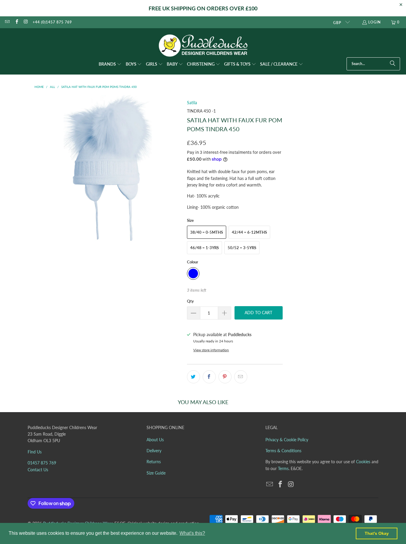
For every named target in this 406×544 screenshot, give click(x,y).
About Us (155, 439)
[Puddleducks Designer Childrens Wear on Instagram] (25, 22)
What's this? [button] (192, 533)
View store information (211, 350)
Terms (283, 468)
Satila (192, 102)
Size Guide (156, 472)
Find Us (35, 451)
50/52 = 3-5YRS (242, 247)
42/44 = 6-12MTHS (249, 232)
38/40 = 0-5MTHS (206, 232)
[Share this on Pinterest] (225, 376)
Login (374, 22)
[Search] (392, 63)
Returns (154, 461)
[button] (110, 64)
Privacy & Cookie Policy (286, 439)
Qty (190, 301)
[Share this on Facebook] (209, 376)
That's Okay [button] (377, 533)
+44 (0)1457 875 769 (52, 22)
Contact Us (38, 469)
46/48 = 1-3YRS (204, 247)
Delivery (154, 450)
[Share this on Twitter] (193, 376)
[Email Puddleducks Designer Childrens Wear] (7, 22)
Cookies (363, 461)
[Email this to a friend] (240, 376)
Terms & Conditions (283, 450)
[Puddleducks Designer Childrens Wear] (203, 45)
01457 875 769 (42, 462)
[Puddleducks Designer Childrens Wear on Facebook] (16, 22)
